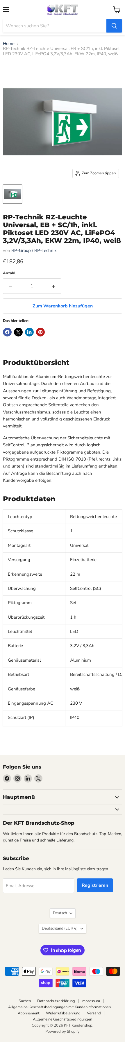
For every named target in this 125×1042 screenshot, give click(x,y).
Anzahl (9, 273)
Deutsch (60, 913)
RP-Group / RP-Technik (34, 250)
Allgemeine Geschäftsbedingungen (62, 1019)
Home (9, 43)
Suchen (25, 1001)
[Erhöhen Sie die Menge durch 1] (53, 285)
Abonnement (29, 1013)
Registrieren (95, 885)
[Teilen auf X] (18, 332)
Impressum (90, 1001)
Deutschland (60, 928)
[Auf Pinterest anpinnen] (40, 332)
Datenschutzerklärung (56, 1001)
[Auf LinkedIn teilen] (29, 332)
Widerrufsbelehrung (63, 1013)
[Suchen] (114, 26)
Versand (94, 1013)
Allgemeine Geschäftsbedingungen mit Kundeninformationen (59, 1007)
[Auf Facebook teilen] (7, 332)
